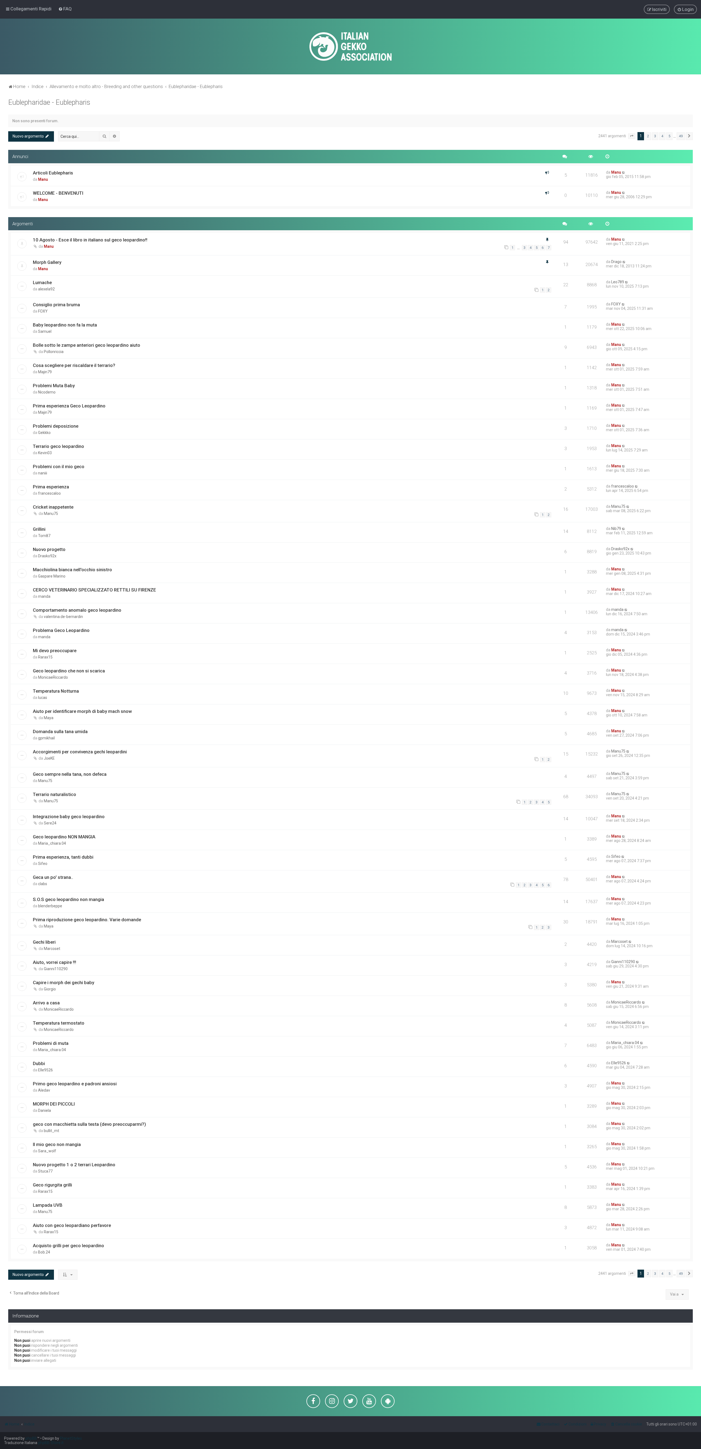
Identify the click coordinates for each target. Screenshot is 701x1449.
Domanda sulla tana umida (60, 731)
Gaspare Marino (51, 576)
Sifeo (42, 863)
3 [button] (655, 136)
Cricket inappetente (53, 507)
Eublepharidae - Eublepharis (49, 102)
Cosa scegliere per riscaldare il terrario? (74, 365)
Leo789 (617, 282)
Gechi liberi (44, 942)
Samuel (44, 331)
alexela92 (46, 289)
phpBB (31, 1438)
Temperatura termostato (58, 1023)
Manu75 (51, 513)
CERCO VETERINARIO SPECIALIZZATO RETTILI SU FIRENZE (94, 590)
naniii (42, 473)
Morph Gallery (47, 262)
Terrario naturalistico (54, 794)
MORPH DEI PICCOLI (54, 1104)
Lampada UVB (47, 1205)
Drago (616, 262)
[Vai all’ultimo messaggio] (623, 172)
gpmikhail (46, 738)
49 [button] (681, 136)
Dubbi (39, 1063)
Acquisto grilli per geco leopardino (68, 1245)
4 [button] (662, 136)
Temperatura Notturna (56, 691)
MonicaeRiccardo (53, 677)
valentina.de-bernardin (63, 616)
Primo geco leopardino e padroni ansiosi (75, 1083)
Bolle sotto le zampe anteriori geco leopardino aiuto (86, 345)
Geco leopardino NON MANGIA (64, 836)
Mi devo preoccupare (54, 650)
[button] (631, 136)
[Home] (350, 46)
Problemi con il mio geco (58, 466)
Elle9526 (45, 1070)
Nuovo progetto (49, 549)
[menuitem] (65, 9)
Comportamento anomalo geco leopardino (77, 610)
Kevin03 (45, 453)
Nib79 (616, 528)
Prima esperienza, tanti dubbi (63, 857)
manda (44, 596)
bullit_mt (51, 1131)
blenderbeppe (50, 906)
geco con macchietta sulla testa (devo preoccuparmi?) (89, 1124)
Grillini (39, 529)
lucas (42, 697)
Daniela (44, 1110)
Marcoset (52, 948)
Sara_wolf (47, 1151)
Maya (48, 718)
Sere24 (50, 823)
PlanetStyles (71, 1438)
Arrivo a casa (46, 1002)
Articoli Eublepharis (53, 173)
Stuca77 (45, 1171)
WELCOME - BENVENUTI (58, 193)
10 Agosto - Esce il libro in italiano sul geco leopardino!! (90, 240)
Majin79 (45, 372)
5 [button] (669, 136)
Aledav (44, 1090)
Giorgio (50, 989)
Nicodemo (47, 392)
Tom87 (44, 535)
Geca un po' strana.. (53, 877)
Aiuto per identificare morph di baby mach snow (82, 711)
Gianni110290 (56, 969)
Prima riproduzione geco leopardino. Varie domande (87, 919)
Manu (43, 179)
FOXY (43, 311)
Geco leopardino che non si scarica (69, 671)
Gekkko (44, 432)
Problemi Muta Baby (54, 385)
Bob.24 (44, 1252)
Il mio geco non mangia (57, 1144)
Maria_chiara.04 (52, 843)
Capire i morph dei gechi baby (63, 982)
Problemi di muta (50, 1043)
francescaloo (49, 493)
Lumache (42, 282)
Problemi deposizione (55, 426)
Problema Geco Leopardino (61, 630)
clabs (42, 884)
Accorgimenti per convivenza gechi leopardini (80, 751)
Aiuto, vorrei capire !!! (54, 962)
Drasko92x (47, 556)
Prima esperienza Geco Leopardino (69, 406)
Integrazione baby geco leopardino (69, 816)
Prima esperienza (51, 486)
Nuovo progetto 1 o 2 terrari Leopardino (74, 1164)
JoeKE (49, 758)
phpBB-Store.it (51, 1443)
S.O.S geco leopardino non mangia (68, 899)
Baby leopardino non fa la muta (65, 325)
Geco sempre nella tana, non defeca (70, 774)
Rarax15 (45, 657)
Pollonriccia (54, 351)
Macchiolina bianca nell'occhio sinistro (72, 569)
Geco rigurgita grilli (52, 1185)
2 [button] (648, 136)
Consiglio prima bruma (56, 304)
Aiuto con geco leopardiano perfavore (72, 1225)
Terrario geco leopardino (58, 446)
